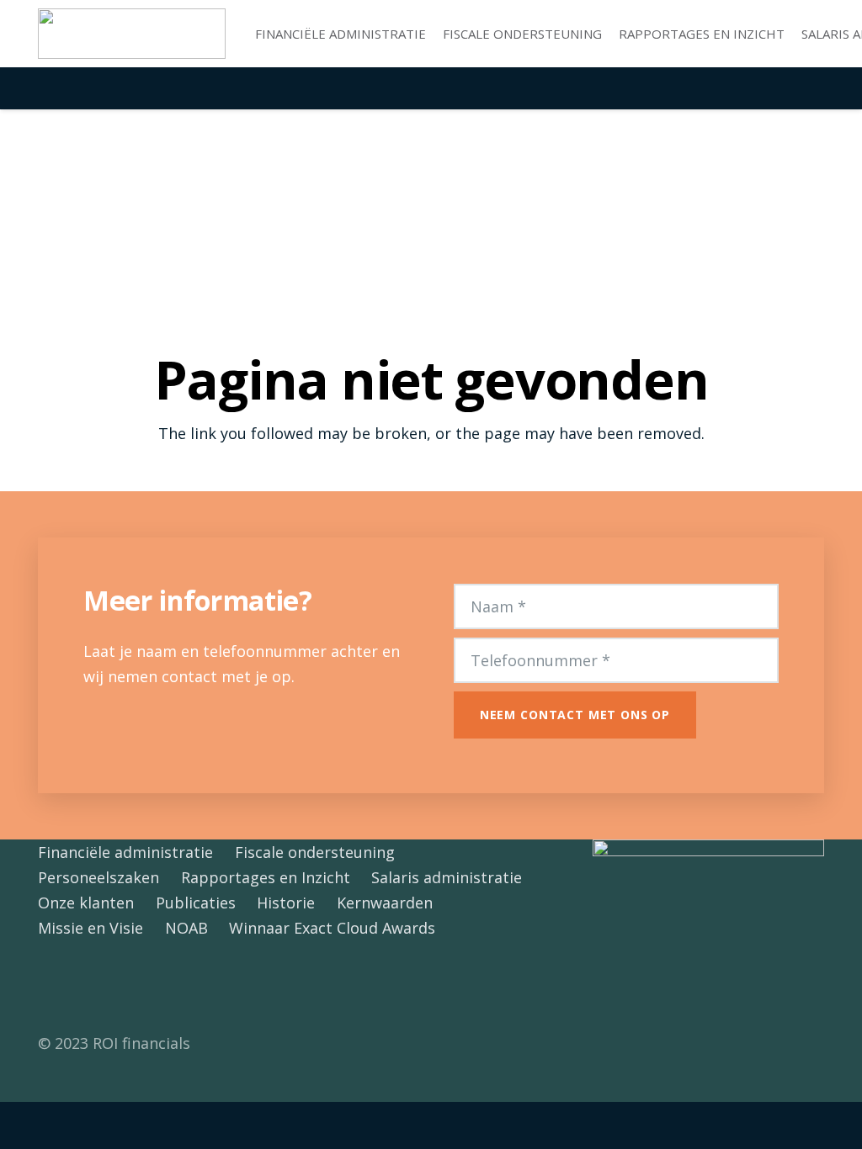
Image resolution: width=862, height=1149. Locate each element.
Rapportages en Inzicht (265, 877)
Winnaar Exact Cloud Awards (332, 928)
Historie (286, 902)
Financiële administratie (125, 852)
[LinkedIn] (95, 985)
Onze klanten (86, 902)
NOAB (186, 928)
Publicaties (196, 902)
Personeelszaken (98, 877)
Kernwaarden (385, 902)
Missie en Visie (90, 928)
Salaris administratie (446, 877)
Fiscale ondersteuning (315, 852)
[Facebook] (57, 985)
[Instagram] (133, 985)
